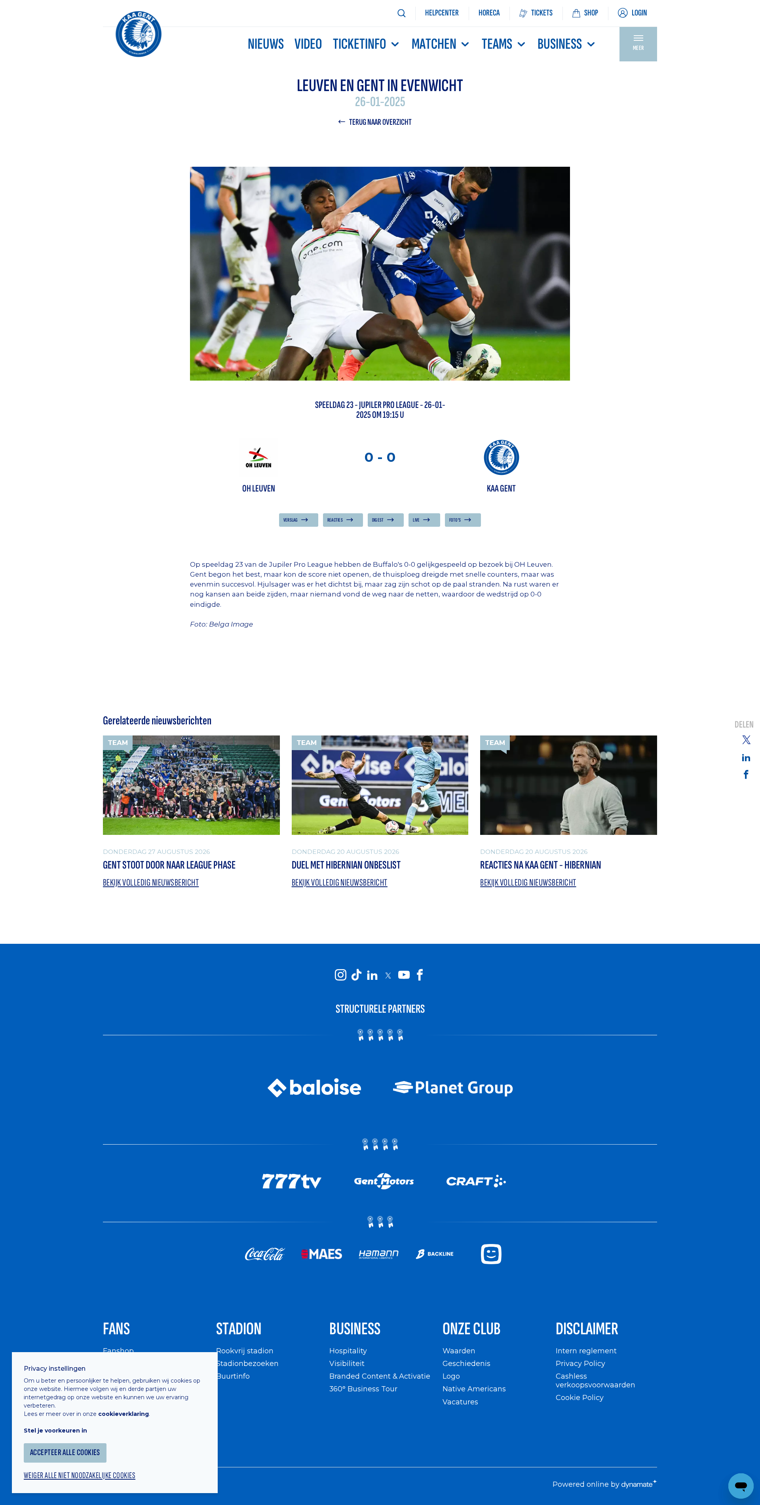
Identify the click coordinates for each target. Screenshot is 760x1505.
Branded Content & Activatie (379, 1376)
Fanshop (118, 1351)
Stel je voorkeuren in (55, 1430)
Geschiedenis (466, 1363)
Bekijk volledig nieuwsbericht (151, 882)
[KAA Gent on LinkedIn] (372, 975)
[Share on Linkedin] (746, 757)
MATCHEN (434, 44)
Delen (744, 725)
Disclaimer (587, 1328)
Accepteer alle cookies (65, 1452)
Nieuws (266, 44)
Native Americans (474, 1389)
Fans (116, 1328)
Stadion (239, 1328)
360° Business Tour (363, 1389)
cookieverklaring (123, 1413)
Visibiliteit (347, 1363)
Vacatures (460, 1402)
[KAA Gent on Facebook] (420, 975)
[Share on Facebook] (746, 774)
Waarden (459, 1351)
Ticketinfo (359, 44)
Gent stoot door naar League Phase (169, 865)
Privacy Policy (580, 1363)
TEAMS (497, 44)
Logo (451, 1376)
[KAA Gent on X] (388, 975)
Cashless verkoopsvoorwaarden (595, 1380)
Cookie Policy (580, 1397)
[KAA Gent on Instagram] (340, 975)
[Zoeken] (401, 13)
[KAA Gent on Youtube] (404, 975)
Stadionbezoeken (247, 1363)
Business (560, 44)
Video (308, 44)
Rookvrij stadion (245, 1351)
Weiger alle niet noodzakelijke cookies (79, 1476)
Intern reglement (586, 1351)
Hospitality (348, 1351)
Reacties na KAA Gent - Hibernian (540, 865)
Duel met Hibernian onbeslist (346, 865)
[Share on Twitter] (746, 739)
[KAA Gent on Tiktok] (356, 975)
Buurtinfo (233, 1376)
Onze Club (472, 1328)
